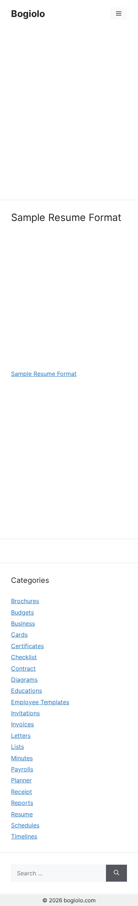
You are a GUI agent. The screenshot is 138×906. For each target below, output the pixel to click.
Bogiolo (28, 13)
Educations (26, 690)
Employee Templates (40, 702)
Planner (21, 780)
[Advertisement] (69, 114)
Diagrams (24, 679)
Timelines (24, 836)
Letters (21, 735)
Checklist (24, 657)
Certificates (27, 646)
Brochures (25, 601)
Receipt (21, 791)
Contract (23, 668)
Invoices (22, 724)
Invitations (25, 713)
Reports (22, 802)
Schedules (25, 825)
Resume (22, 814)
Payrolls (22, 769)
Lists (17, 746)
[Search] (116, 873)
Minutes (22, 758)
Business (23, 623)
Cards (19, 634)
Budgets (22, 612)
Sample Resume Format (44, 373)
